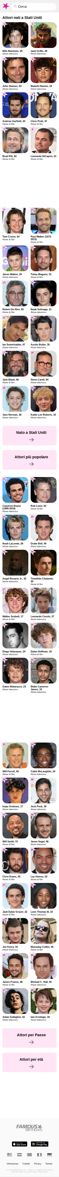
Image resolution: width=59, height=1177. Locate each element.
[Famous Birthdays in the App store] (20, 1144)
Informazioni (12, 1164)
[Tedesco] (49, 1154)
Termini (48, 1164)
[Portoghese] (29, 1154)
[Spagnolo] (19, 1154)
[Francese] (39, 1154)
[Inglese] (9, 1154)
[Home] (30, 1127)
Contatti (26, 1164)
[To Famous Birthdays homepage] (5, 6)
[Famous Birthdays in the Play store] (39, 1144)
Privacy (37, 1164)
